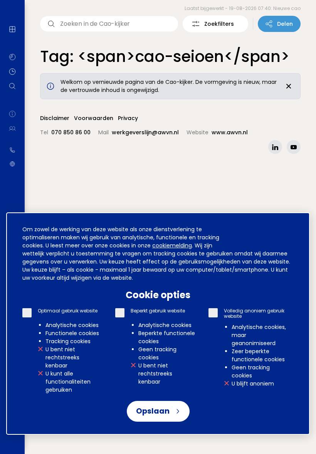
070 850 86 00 (12, 150)
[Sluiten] (288, 86)
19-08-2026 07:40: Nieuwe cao (265, 8)
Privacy (128, 118)
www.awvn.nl (12, 164)
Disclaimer (54, 118)
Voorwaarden (93, 118)
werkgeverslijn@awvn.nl (145, 132)
